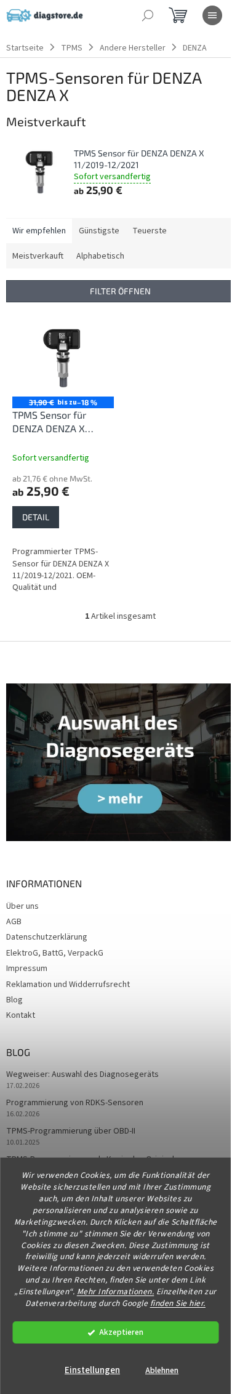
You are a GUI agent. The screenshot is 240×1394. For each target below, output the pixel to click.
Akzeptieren (121, 1332)
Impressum (26, 968)
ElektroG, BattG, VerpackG (54, 953)
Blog (14, 1000)
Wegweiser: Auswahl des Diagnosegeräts (82, 1075)
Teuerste (149, 231)
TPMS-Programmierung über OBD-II (70, 1131)
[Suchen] (147, 15)
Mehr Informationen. (115, 1291)
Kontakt (20, 1015)
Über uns (22, 906)
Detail (35, 517)
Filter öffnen (120, 291)
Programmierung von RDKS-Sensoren (74, 1103)
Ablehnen (161, 1370)
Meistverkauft (37, 256)
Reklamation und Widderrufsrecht (68, 984)
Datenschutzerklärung (46, 937)
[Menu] (212, 15)
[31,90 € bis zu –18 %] (63, 358)
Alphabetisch (100, 256)
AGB (14, 922)
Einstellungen (92, 1370)
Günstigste (99, 231)
